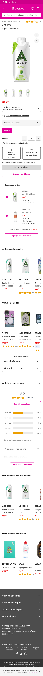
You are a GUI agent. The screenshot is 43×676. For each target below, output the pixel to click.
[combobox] (22, 449)
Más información (32, 672)
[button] (32, 21)
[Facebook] (17, 653)
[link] (9, 272)
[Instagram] (25, 653)
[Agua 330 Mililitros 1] (6, 93)
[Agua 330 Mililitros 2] (13, 93)
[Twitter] (21, 653)
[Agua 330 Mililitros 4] (28, 93)
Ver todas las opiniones (22, 465)
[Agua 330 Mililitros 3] (20, 93)
